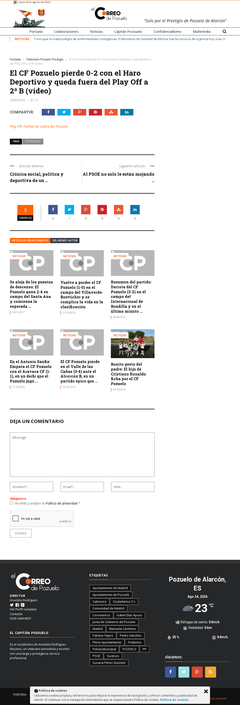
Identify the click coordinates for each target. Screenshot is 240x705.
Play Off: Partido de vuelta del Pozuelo (39, 126)
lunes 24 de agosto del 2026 (34, 2)
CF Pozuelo (33, 141)
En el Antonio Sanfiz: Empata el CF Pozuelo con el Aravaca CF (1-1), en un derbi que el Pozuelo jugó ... (31, 371)
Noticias (96, 31)
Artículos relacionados (30, 240)
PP (144, 649)
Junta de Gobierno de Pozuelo (114, 622)
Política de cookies (174, 700)
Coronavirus (101, 615)
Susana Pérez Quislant (109, 662)
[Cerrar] (206, 691)
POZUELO (129, 649)
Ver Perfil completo (23, 609)
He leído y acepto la (47, 503)
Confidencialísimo (167, 31)
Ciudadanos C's (124, 601)
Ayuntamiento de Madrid (110, 588)
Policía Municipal (104, 649)
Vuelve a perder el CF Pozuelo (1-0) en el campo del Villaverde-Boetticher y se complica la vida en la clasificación (81, 294)
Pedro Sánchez (131, 635)
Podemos (135, 642)
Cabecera (99, 601)
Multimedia (201, 31)
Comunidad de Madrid (108, 608)
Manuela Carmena (122, 629)
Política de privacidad (61, 503)
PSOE (96, 656)
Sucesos (113, 656)
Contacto (16, 614)
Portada (35, 31)
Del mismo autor (65, 240)
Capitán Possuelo (128, 31)
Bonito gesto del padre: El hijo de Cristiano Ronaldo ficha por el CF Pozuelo (128, 374)
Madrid (98, 629)
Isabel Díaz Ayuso (129, 615)
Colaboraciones (66, 31)
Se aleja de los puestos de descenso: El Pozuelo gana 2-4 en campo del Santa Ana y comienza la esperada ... (31, 294)
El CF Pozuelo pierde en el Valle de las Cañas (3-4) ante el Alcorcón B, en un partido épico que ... (80, 371)
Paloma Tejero (103, 635)
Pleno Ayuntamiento (107, 642)
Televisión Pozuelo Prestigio (29, 52)
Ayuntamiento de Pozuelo (111, 595)
